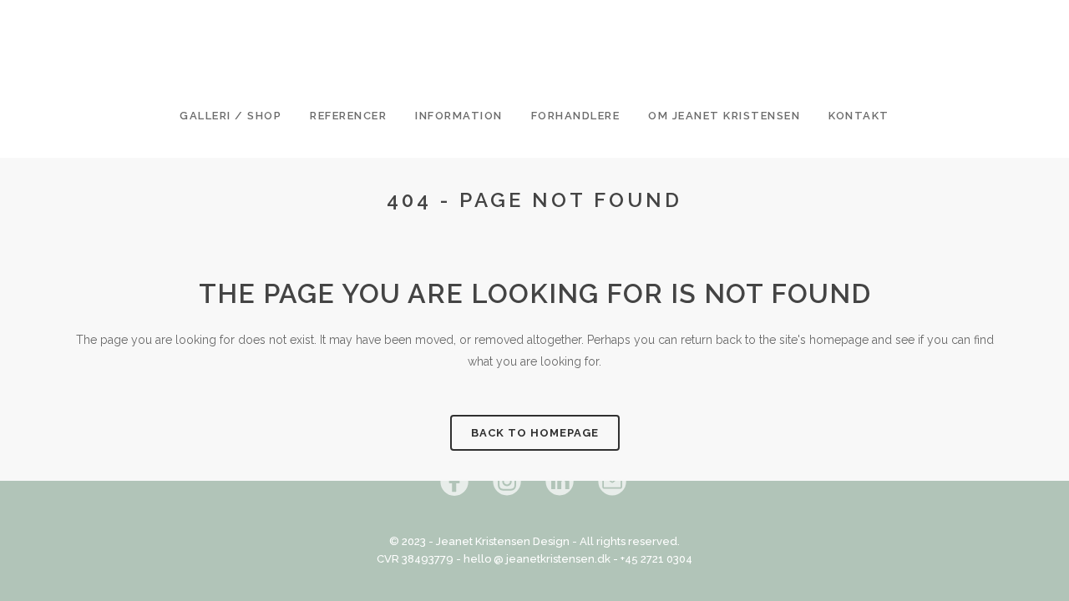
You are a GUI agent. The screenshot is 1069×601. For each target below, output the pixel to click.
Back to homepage (535, 433)
